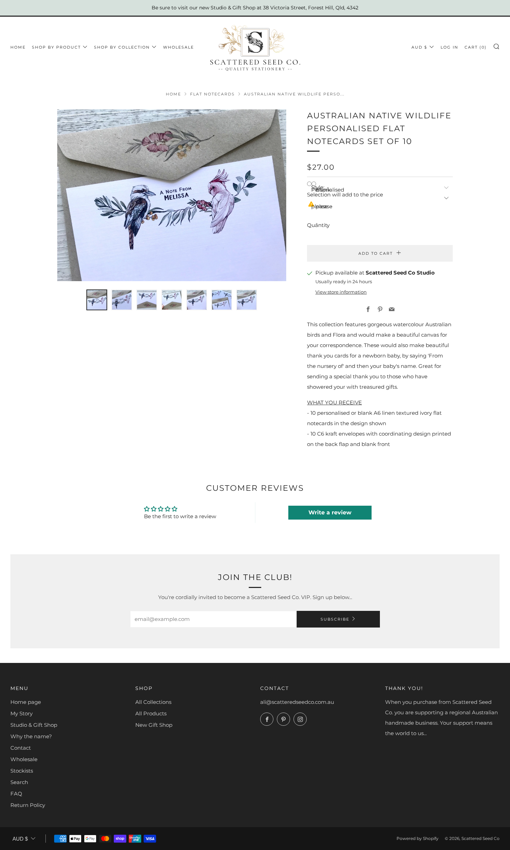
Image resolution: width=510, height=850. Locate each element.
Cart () (476, 47)
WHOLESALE (178, 47)
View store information (341, 292)
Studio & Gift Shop (33, 725)
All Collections (153, 702)
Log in (449, 47)
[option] (171, 195)
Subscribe (335, 619)
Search (19, 782)
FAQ (16, 793)
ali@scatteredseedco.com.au (297, 702)
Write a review (329, 512)
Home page (25, 702)
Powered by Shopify (418, 838)
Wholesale (23, 759)
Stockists (21, 770)
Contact (20, 747)
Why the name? (31, 736)
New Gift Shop (153, 725)
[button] (96, 299)
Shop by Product (56, 47)
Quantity (318, 225)
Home (18, 47)
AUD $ (419, 47)
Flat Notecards (212, 94)
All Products (151, 713)
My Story (21, 713)
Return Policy (27, 805)
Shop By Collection (122, 47)
